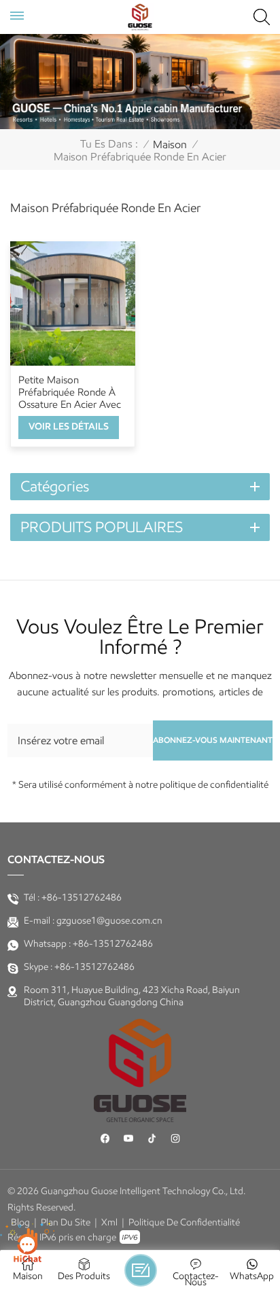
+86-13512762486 (81, 897)
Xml (109, 1222)
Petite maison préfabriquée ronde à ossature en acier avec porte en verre (69, 392)
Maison (170, 144)
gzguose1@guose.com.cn (109, 920)
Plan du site (65, 1222)
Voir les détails (69, 426)
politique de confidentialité (184, 1222)
